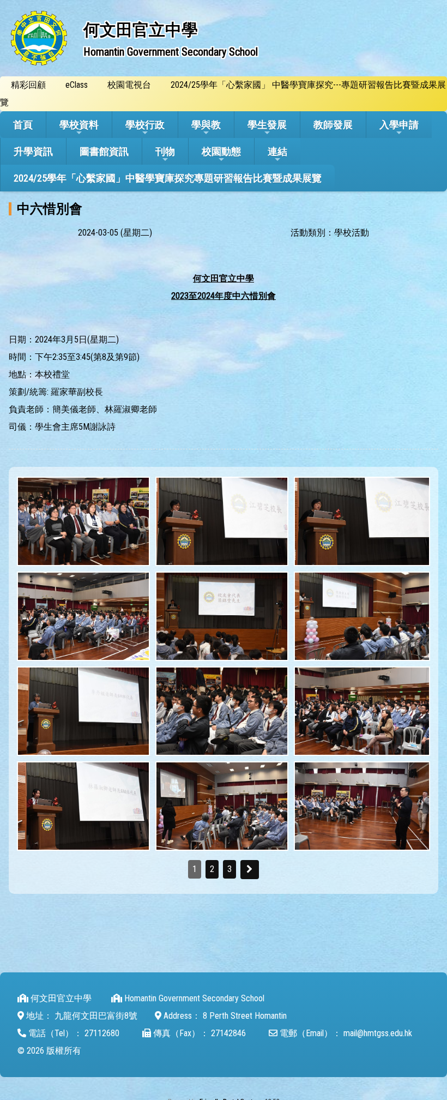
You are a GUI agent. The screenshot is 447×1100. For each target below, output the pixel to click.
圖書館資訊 (104, 151)
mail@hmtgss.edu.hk (377, 1033)
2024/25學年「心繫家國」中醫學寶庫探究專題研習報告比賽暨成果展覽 (168, 178)
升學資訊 (33, 151)
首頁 (23, 124)
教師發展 (333, 124)
